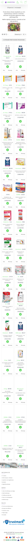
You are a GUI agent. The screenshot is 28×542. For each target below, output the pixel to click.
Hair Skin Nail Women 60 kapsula (20, 450)
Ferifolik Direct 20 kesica (20, 198)
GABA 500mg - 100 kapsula (20, 336)
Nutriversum (20, 304)
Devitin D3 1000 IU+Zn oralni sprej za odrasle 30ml (7, 143)
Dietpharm (5, 333)
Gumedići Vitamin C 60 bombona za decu (7, 449)
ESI (18, 276)
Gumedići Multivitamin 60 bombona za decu (7, 421)
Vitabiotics (6, 222)
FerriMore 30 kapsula (20, 252)
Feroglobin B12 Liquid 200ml (20, 225)
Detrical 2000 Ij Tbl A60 (20, 88)
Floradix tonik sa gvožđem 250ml (7, 336)
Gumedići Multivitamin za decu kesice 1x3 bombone (20, 421)
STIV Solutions (18, 534)
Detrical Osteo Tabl (20, 115)
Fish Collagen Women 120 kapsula (20, 309)
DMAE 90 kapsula (7, 171)
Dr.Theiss (5, 85)
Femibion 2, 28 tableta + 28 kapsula (7, 198)
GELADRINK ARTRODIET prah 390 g (7, 363)
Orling (5, 360)
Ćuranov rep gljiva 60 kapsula (7, 61)
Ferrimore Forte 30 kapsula (7, 280)
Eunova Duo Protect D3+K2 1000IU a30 (20, 171)
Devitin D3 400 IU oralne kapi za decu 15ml (20, 143)
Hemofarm (18, 168)
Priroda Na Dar (7, 56)
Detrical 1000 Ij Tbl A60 (8, 88)
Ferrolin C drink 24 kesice (8, 307)
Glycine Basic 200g (20, 392)
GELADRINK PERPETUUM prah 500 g (7, 392)
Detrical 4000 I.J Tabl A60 (7, 116)
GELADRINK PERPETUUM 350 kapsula (20, 364)
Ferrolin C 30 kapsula (20, 280)
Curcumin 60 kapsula (20, 58)
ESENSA (5, 140)
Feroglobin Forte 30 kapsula (7, 252)
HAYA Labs (18, 56)
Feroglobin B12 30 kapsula (7, 225)
